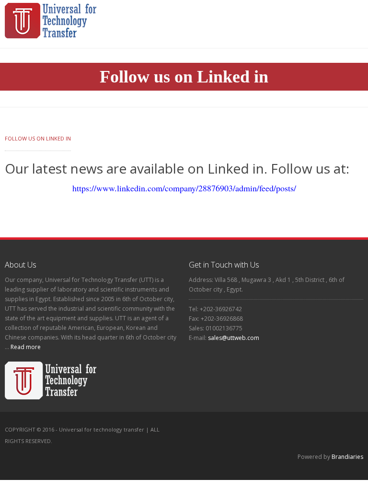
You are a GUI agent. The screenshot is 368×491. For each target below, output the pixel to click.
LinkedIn (170, 452)
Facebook (130, 452)
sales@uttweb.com (233, 338)
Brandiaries (347, 457)
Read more (25, 347)
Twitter (150, 452)
